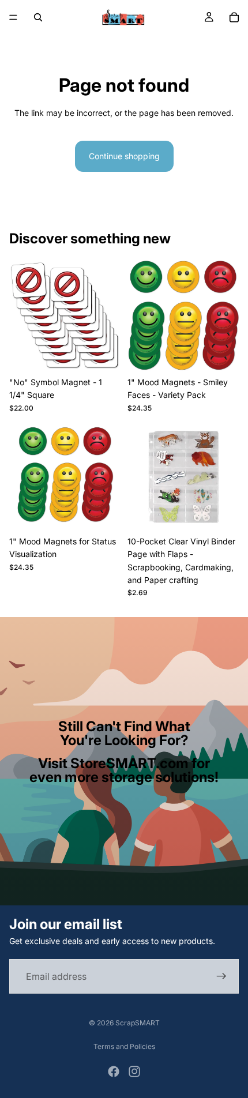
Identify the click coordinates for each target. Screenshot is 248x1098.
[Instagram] (134, 1071)
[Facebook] (114, 1071)
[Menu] (13, 17)
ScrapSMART (137, 1022)
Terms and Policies (124, 1046)
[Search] (38, 17)
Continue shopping (124, 156)
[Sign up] (221, 976)
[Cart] (234, 17)
